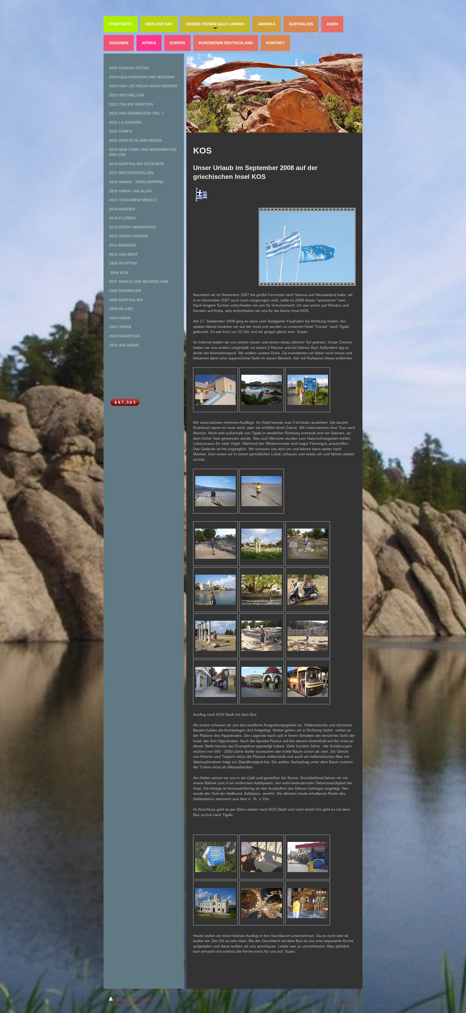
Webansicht (347, 1004)
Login (352, 999)
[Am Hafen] (215, 590)
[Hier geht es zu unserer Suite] (215, 390)
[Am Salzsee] (215, 491)
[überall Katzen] (307, 590)
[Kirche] (215, 903)
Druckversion (126, 999)
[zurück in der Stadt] (215, 682)
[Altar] (307, 903)
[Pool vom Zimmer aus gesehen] (261, 390)
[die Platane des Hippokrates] (261, 590)
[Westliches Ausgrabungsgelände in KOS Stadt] (215, 544)
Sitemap (148, 999)
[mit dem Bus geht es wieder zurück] (307, 682)
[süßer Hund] (261, 857)
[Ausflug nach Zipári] (307, 857)
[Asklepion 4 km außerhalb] (215, 636)
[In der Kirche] (261, 903)
